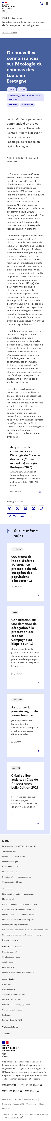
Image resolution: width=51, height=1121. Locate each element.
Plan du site (6, 1099)
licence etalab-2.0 (13, 1117)
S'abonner (18, 516)
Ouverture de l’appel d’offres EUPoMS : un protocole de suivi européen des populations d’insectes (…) (24, 568)
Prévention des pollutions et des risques (18, 914)
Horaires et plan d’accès (12, 872)
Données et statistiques (11, 952)
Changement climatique (12, 1010)
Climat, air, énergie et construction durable (19, 904)
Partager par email (33, 508)
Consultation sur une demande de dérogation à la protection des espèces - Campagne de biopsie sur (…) (24, 632)
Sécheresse (6, 1015)
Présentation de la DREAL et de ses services (19, 846)
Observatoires (8, 967)
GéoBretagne (7, 962)
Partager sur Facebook (9, 508)
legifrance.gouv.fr (10, 1090)
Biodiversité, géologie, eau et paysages (18, 894)
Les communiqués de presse (13, 856)
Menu (47, 3)
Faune (11, 89)
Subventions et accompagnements (16, 1005)
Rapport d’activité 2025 (12, 1020)
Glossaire (17, 1099)
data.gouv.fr (30, 1090)
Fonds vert (6, 984)
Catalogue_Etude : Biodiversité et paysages (24, 97)
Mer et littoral (8, 899)
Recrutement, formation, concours (16, 877)
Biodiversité (27, 104)
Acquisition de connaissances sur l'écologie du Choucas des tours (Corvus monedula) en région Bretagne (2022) (25, 457)
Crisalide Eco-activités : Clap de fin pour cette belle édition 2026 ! (25, 783)
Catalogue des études (11, 957)
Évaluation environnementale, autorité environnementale (25, 930)
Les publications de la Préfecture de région (19, 972)
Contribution (31, 1104)
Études (22, 89)
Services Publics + (9, 851)
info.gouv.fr (8, 1084)
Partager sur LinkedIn (25, 508)
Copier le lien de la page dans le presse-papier (41, 508)
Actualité (12, 104)
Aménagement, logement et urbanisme (18, 909)
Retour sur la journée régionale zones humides (24, 711)
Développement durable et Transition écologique (22, 935)
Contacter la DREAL (10, 866)
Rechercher (41, 3)
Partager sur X (17, 508)
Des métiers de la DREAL (12, 999)
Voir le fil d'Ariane (9, 32)
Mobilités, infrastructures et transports (18, 919)
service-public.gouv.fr (29, 1084)
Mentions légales (30, 1099)
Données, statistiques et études (15, 924)
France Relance (8, 989)
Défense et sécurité (10, 940)
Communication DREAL (12, 882)
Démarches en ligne (10, 861)
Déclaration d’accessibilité (13, 1104)
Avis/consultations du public (13, 994)
